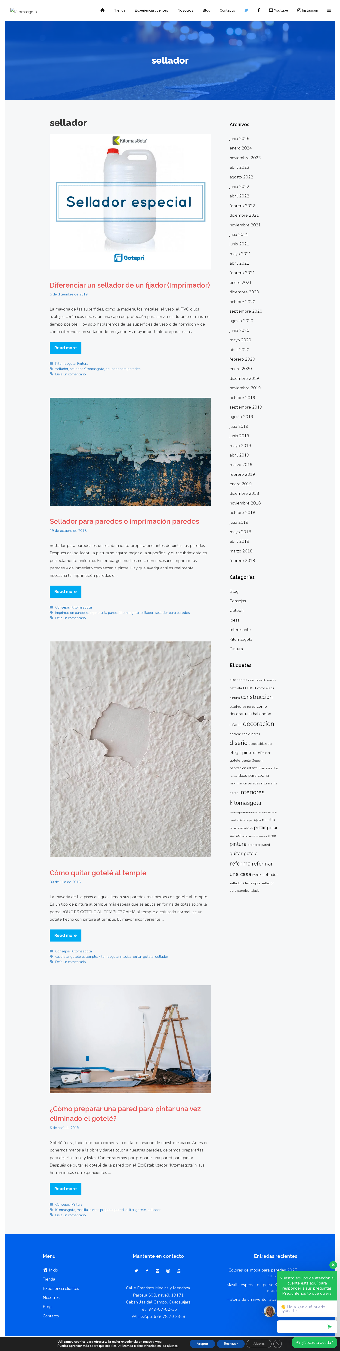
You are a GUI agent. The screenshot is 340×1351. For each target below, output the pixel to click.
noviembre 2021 (245, 225)
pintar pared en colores (254, 836)
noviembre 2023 (245, 158)
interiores (252, 792)
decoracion (258, 723)
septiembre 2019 (246, 407)
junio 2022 (239, 186)
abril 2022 (239, 196)
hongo (233, 776)
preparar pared (112, 1210)
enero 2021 (241, 282)
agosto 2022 (241, 177)
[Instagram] (168, 1271)
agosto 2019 (241, 416)
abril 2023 (239, 167)
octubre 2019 (242, 397)
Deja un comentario (70, 374)
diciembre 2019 (244, 378)
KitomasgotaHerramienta (243, 812)
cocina (249, 687)
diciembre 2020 (244, 292)
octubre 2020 (242, 301)
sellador (61, 369)
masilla (125, 956)
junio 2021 (239, 244)
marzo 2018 (241, 551)
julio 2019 (239, 426)
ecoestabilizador (260, 744)
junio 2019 (239, 436)
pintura (238, 844)
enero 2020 (241, 368)
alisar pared (238, 680)
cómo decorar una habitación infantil (250, 715)
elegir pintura (243, 752)
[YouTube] (178, 1271)
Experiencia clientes (151, 10)
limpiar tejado (253, 820)
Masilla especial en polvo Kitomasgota (261, 1285)
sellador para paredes (123, 369)
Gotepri (237, 610)
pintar (94, 1210)
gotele (246, 760)
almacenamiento (257, 680)
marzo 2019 (241, 464)
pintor (272, 836)
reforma (240, 863)
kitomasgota (129, 612)
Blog (206, 10)
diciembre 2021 (244, 215)
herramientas (269, 768)
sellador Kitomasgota (87, 369)
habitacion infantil (244, 768)
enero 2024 (241, 148)
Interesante (240, 629)
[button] (329, 10)
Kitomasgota (65, 363)
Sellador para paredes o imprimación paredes (124, 521)
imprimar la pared (103, 612)
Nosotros (185, 10)
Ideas (234, 620)
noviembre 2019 (245, 388)
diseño (238, 743)
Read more (65, 347)
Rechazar (231, 1343)
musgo (233, 828)
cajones (271, 680)
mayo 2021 (240, 254)
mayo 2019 (240, 445)
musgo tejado (245, 828)
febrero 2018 (242, 560)
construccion (257, 697)
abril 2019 (239, 455)
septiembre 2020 (246, 311)
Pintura (82, 363)
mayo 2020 (240, 340)
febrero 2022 (242, 206)
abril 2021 (239, 263)
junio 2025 (239, 138)
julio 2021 (239, 234)
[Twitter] (136, 1271)
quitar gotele (143, 956)
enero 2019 (241, 484)
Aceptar (202, 1343)
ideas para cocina (253, 775)
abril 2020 (239, 349)
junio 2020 (239, 330)
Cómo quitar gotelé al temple (98, 873)
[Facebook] (147, 1271)
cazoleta (62, 956)
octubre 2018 (242, 512)
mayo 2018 (240, 532)
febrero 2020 (242, 359)
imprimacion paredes (71, 612)
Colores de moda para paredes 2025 (263, 1270)
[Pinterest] (157, 1271)
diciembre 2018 (244, 493)
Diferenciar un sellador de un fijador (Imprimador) (130, 285)
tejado (255, 890)
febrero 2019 (242, 474)
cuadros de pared (243, 706)
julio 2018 (239, 522)
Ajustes (259, 1343)
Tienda (119, 10)
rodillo (257, 875)
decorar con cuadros (245, 734)
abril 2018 (239, 541)
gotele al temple (83, 956)
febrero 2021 (242, 273)
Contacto (227, 10)
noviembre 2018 (245, 503)
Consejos (62, 607)
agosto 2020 (241, 320)
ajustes (172, 1346)
